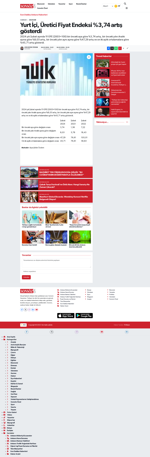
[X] (25, 309)
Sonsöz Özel (42, 8)
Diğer (12, 355)
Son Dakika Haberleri (67, 303)
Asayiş (89, 299)
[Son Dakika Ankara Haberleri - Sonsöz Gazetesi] (28, 6)
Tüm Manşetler (65, 301)
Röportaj (11, 420)
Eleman (13, 365)
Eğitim (13, 360)
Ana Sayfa (11, 337)
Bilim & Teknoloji (17, 347)
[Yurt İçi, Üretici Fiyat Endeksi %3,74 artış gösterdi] (56, 74)
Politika (111, 294)
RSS (24, 325)
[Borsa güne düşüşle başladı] (56, 237)
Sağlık (13, 391)
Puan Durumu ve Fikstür (68, 299)
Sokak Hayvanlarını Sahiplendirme (24, 399)
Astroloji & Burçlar (18, 345)
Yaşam (13, 410)
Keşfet (13, 381)
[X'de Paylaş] (112, 48)
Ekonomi (40, 4)
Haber (13, 376)
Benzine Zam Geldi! (29, 245)
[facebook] (26, 332)
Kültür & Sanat (16, 384)
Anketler (10, 425)
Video (9, 415)
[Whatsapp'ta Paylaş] (116, 48)
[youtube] (102, 332)
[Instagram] (29, 309)
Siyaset (13, 397)
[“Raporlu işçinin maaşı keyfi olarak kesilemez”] (80, 217)
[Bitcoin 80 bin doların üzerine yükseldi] (80, 237)
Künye (89, 290)
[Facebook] (22, 309)
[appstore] (66, 315)
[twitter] (51, 332)
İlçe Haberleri (16, 378)
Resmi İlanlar (81, 4)
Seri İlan (13, 394)
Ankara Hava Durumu (67, 292)
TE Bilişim (127, 325)
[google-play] (84, 315)
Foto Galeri (12, 412)
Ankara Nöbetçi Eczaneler (68, 290)
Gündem (51, 4)
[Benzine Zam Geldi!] (33, 237)
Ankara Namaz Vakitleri (67, 294)
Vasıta (13, 407)
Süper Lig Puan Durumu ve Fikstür (23, 446)
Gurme (13, 373)
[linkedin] (127, 332)
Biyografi (14, 350)
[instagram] (76, 332)
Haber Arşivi (64, 306)
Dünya (13, 358)
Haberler (23, 20)
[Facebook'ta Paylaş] (108, 48)
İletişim (10, 430)
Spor (71, 4)
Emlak (13, 368)
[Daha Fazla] (120, 48)
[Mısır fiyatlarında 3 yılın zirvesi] (56, 217)
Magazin (90, 297)
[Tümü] (127, 122)
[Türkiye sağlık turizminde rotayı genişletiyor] (33, 217)
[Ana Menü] (126, 8)
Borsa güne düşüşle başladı (56, 245)
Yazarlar (61, 4)
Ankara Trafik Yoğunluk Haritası (70, 297)
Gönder (26, 277)
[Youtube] (36, 309)
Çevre (13, 352)
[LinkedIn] (33, 309)
